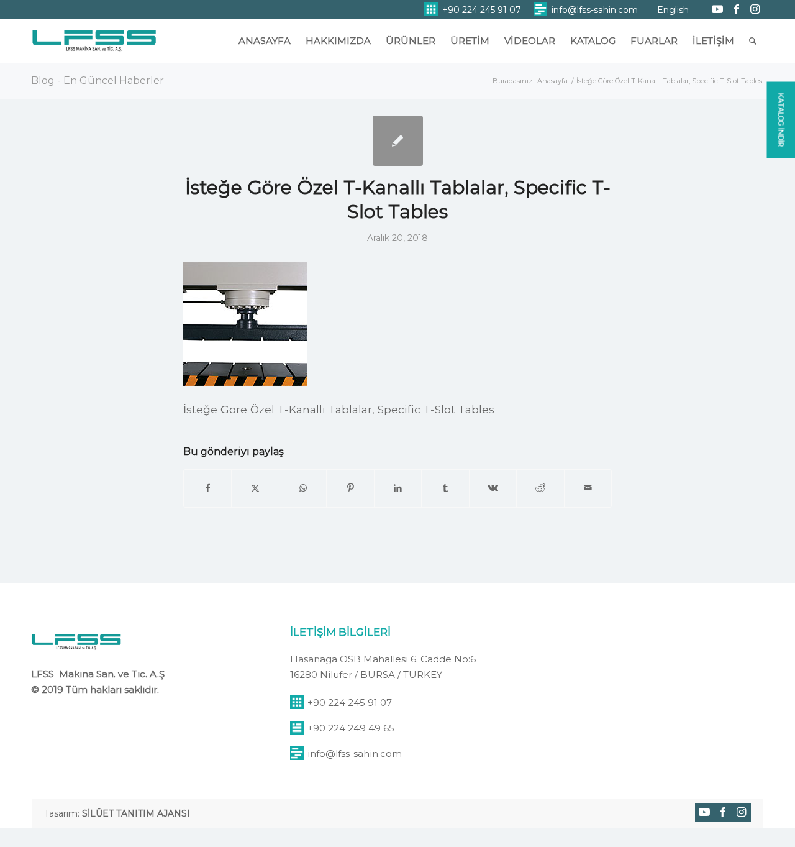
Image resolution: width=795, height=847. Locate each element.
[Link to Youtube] (717, 9)
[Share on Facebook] (207, 488)
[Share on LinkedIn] (398, 488)
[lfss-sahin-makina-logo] (94, 46)
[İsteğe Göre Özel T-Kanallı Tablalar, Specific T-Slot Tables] (398, 141)
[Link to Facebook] (736, 9)
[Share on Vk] (493, 488)
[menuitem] (472, 9)
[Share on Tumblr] (445, 488)
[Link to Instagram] (754, 9)
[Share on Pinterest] (350, 488)
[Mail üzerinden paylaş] (588, 488)
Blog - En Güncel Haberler (97, 80)
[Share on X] (255, 488)
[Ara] (753, 41)
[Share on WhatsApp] (302, 488)
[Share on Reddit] (540, 488)
